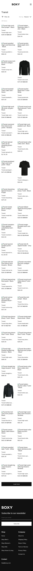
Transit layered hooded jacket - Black (7, 252)
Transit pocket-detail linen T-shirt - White (24, 97)
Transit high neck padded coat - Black (24, 131)
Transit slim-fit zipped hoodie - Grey (24, 251)
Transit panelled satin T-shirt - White (7, 454)
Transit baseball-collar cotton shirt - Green (7, 97)
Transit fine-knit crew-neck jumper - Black (7, 420)
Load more (16, 484)
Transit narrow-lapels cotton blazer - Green (7, 438)
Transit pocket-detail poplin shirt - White (24, 52)
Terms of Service (23, 547)
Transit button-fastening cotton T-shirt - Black (24, 34)
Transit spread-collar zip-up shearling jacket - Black (7, 152)
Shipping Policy (22, 539)
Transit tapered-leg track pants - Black (7, 286)
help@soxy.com (6, 563)
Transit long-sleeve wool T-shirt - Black (7, 339)
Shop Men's (4, 539)
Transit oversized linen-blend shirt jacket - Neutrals (7, 133)
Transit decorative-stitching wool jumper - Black (24, 357)
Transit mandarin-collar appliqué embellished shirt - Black (7, 235)
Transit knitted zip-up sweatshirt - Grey (7, 403)
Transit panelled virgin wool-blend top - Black (7, 52)
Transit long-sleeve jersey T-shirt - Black (7, 323)
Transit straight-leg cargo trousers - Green (7, 473)
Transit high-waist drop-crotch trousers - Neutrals (24, 420)
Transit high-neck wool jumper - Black (7, 32)
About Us (21, 536)
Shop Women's (5, 543)
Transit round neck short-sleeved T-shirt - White (24, 115)
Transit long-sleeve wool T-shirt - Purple (24, 339)
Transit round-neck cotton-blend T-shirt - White (24, 288)
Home (3, 536)
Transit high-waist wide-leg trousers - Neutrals (24, 473)
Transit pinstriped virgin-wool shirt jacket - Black (7, 170)
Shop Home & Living (7, 550)
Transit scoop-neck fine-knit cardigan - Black (7, 69)
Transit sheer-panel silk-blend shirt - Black (24, 456)
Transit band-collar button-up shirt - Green (24, 438)
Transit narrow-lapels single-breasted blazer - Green (7, 307)
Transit (3, 30)
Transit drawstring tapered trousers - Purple (7, 197)
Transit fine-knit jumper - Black (24, 304)
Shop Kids (4, 547)
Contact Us (21, 554)
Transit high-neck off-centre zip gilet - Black (7, 115)
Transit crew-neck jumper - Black (24, 79)
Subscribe (16, 523)
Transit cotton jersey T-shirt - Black (24, 196)
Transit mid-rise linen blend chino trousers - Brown (7, 270)
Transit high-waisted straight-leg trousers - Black (7, 357)
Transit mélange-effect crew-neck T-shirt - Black (24, 180)
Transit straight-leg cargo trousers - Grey (7, 373)
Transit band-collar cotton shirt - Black (24, 149)
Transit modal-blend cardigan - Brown (7, 215)
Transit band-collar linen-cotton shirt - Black (24, 375)
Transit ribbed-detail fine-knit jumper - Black (24, 215)
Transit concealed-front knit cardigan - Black (24, 270)
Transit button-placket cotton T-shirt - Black (24, 392)
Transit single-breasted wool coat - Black (24, 233)
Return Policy (22, 543)
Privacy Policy (22, 550)
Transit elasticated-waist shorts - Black (24, 323)
